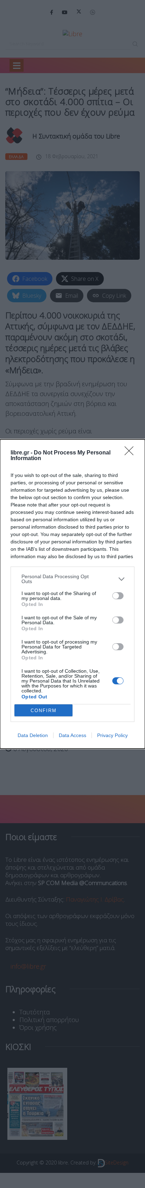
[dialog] (72, 594)
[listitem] (72, 579)
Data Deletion (33, 735)
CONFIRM (44, 710)
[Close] (131, 453)
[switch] (118, 595)
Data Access (72, 735)
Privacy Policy (112, 735)
